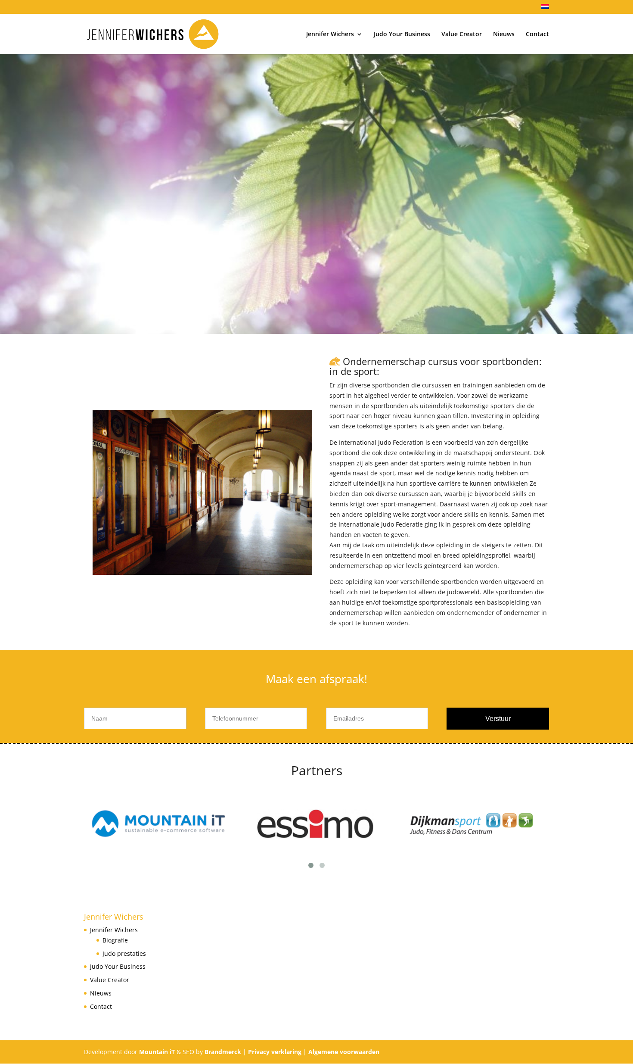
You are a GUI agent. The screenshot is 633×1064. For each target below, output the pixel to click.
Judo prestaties (124, 953)
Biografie (115, 940)
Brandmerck (223, 1052)
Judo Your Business (402, 34)
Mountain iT (157, 1052)
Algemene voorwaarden (343, 1052)
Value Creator (461, 34)
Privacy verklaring (274, 1052)
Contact (537, 34)
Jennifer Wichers (330, 34)
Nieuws (504, 34)
